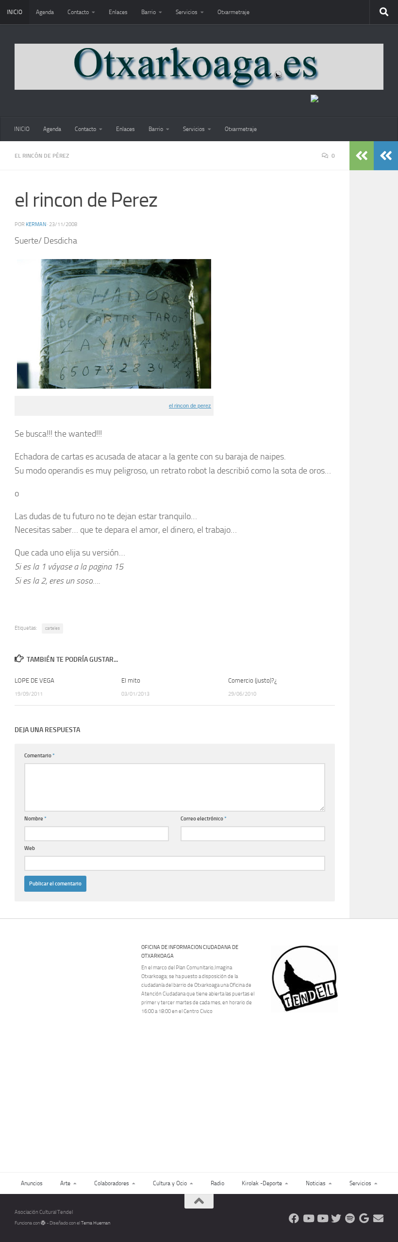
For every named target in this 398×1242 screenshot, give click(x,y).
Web (29, 848)
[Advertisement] (333, 1079)
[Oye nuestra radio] (350, 1218)
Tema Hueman (95, 1223)
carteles (52, 628)
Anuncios (32, 1183)
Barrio (148, 12)
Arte (65, 1183)
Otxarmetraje (233, 12)
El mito (130, 680)
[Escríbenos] (378, 1218)
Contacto (78, 12)
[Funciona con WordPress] (43, 1223)
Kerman (36, 224)
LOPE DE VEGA (34, 680)
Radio (217, 1183)
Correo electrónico (204, 819)
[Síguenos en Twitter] (336, 1218)
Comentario (39, 755)
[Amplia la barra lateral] (386, 155)
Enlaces (118, 12)
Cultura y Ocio (170, 1183)
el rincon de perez (190, 406)
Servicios (187, 12)
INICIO (14, 12)
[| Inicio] (199, 67)
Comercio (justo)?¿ (252, 680)
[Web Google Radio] (364, 1218)
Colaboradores (111, 1183)
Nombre (35, 819)
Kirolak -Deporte (262, 1183)
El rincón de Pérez (42, 155)
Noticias (316, 1183)
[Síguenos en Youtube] (308, 1218)
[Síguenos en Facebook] (294, 1218)
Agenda (45, 12)
